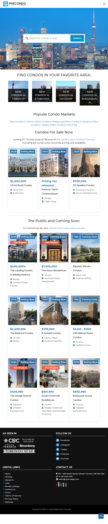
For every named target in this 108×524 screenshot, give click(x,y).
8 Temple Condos (51, 333)
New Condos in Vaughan (79, 121)
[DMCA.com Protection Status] (74, 509)
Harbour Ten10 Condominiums (50, 191)
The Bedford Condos (21, 333)
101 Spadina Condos (84, 185)
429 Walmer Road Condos (83, 335)
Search (77, 38)
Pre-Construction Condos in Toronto (75, 139)
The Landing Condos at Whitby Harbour (21, 272)
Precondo (67, 509)
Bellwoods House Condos (82, 398)
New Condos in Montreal (64, 125)
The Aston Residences (54, 270)
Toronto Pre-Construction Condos (67, 228)
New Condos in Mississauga (50, 121)
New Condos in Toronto (22, 121)
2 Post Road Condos (21, 185)
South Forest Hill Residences (51, 398)
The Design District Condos (20, 398)
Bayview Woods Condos (81, 268)
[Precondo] (14, 4)
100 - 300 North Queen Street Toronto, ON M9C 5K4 (81, 474)
